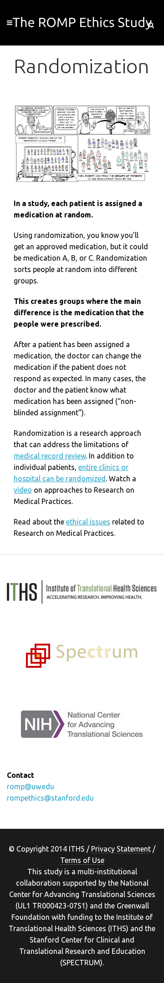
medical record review (50, 456)
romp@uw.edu (30, 786)
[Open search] (150, 23)
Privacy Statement (121, 849)
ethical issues (88, 522)
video (23, 490)
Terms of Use (82, 860)
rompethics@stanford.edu (50, 798)
